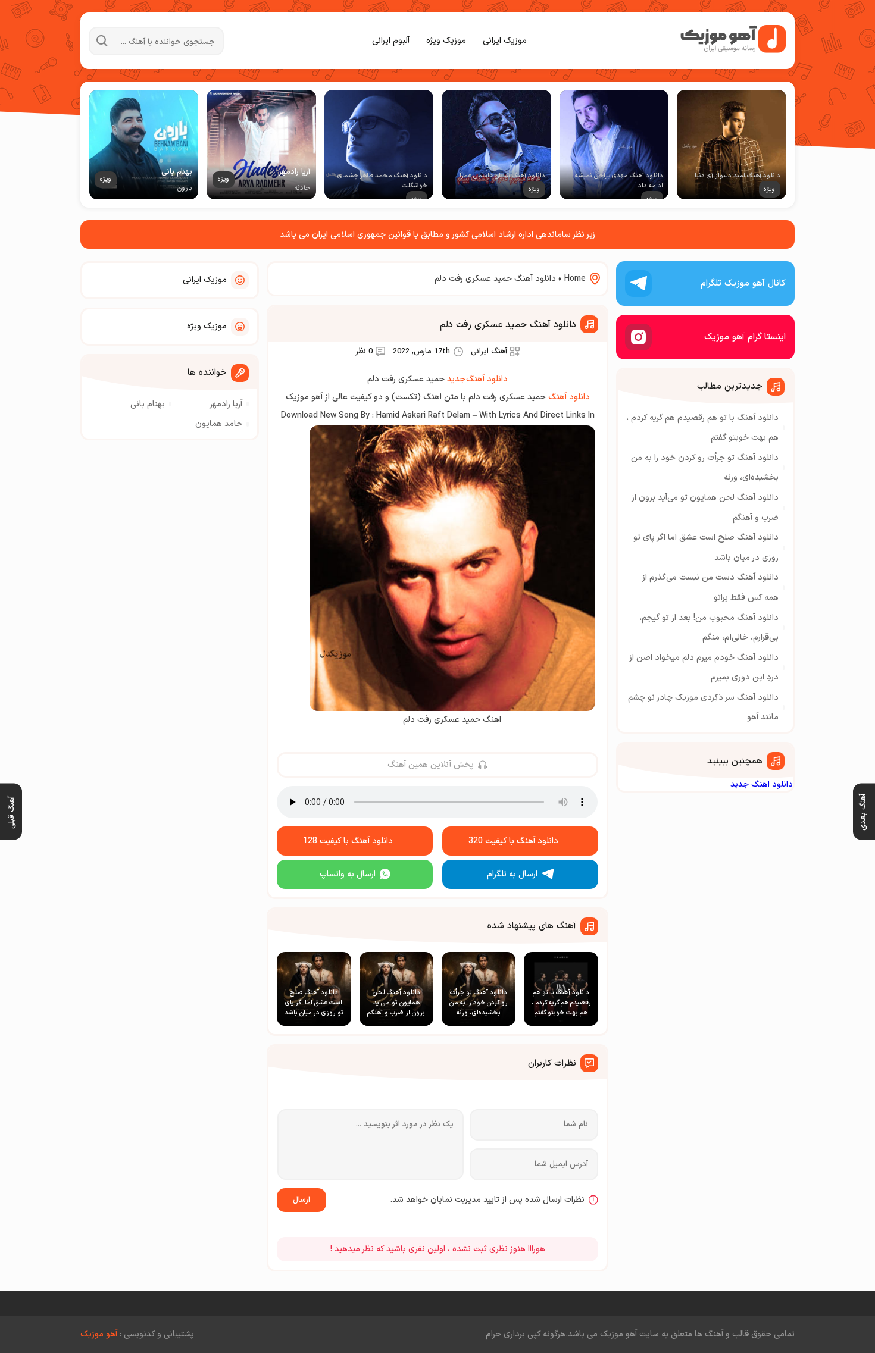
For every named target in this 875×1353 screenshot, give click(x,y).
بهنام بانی (147, 404)
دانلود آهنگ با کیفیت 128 (348, 841)
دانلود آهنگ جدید (477, 379)
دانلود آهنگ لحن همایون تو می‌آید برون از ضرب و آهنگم (705, 507)
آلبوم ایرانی (391, 41)
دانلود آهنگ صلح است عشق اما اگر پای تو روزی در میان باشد (706, 547)
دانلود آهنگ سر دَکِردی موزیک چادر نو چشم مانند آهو (703, 707)
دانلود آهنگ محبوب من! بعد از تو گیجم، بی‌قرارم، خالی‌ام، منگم (709, 628)
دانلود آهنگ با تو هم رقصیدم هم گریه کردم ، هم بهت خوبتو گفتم (702, 428)
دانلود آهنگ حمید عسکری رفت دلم (508, 325)
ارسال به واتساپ (348, 874)
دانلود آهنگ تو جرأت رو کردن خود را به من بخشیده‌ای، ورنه (705, 468)
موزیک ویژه (446, 41)
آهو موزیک (98, 1334)
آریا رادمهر (226, 404)
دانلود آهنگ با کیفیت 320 (513, 841)
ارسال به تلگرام (512, 874)
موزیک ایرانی (505, 41)
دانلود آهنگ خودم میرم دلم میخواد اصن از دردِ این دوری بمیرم (704, 668)
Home (575, 279)
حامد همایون (218, 424)
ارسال (301, 1200)
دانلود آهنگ (569, 397)
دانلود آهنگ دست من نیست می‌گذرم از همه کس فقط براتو (710, 587)
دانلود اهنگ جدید (761, 784)
